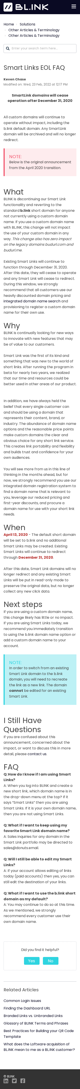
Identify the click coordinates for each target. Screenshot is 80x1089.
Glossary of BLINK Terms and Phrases (36, 1023)
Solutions (27, 24)
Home (9, 24)
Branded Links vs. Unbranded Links (33, 1015)
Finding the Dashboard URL (27, 1008)
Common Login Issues (22, 1000)
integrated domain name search (32, 301)
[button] (73, 7)
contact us (37, 753)
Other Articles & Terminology (34, 30)
